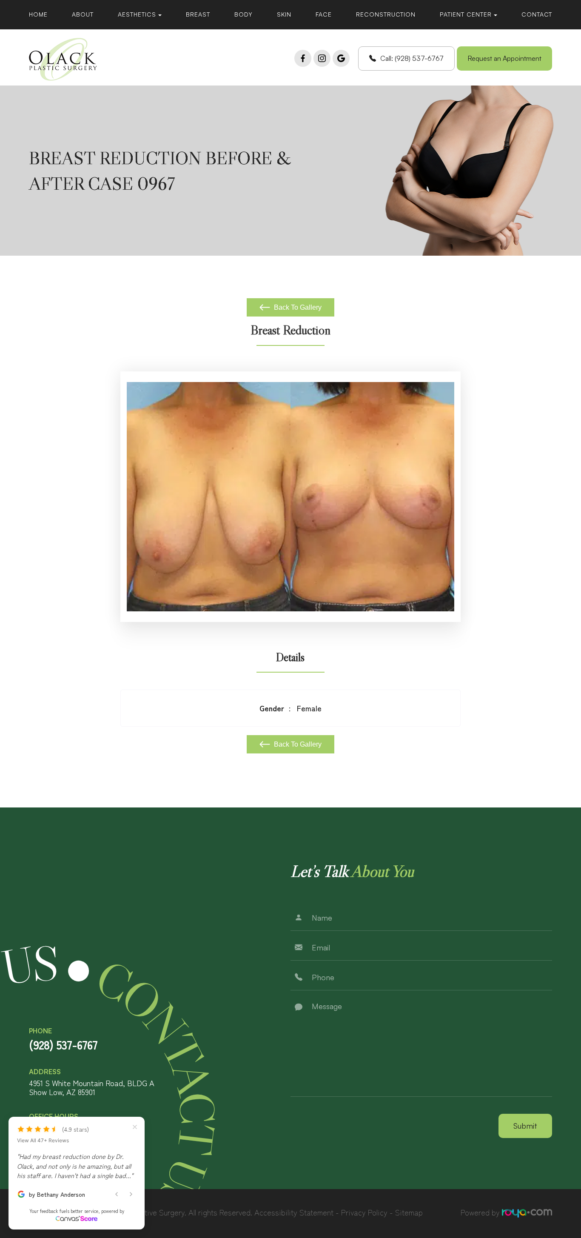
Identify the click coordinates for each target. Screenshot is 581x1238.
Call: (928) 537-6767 (412, 58)
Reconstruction (386, 14)
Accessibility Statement (293, 1212)
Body (243, 14)
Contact (536, 14)
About (83, 14)
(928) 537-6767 (63, 1044)
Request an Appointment (504, 58)
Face (324, 14)
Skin (284, 14)
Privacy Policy (364, 1212)
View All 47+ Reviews (43, 1140)
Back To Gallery (297, 307)
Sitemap (409, 1212)
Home (38, 14)
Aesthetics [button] (137, 14)
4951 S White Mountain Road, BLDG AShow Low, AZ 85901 (91, 1087)
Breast (198, 14)
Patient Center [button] (466, 14)
